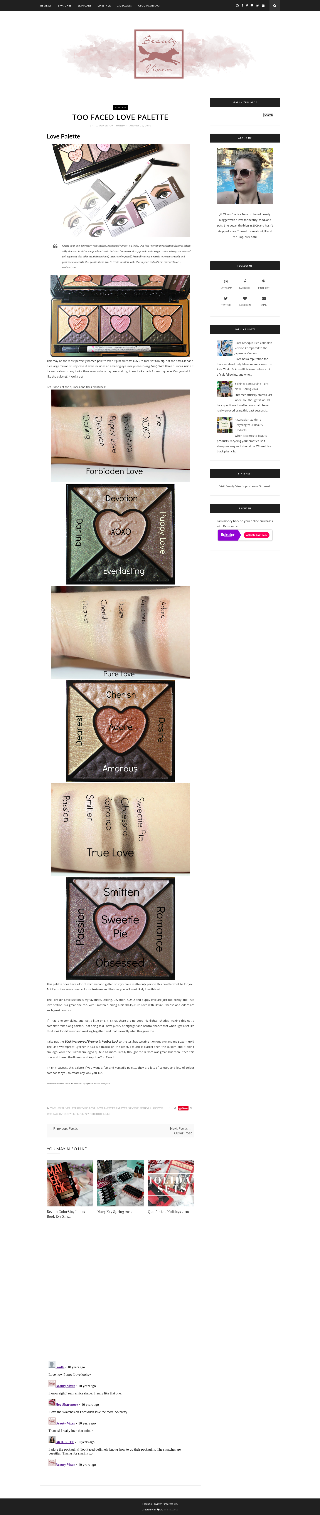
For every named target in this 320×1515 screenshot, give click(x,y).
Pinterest (263, 287)
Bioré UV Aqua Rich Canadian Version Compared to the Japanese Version (253, 348)
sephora (145, 1108)
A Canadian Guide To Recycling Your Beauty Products (249, 425)
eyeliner (120, 107)
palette (121, 1108)
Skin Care (84, 5)
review (133, 1108)
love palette (106, 1108)
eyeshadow (80, 1108)
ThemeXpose (171, 1509)
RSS (175, 1503)
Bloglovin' (245, 304)
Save (185, 1108)
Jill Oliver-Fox (104, 125)
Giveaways (124, 5)
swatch (158, 1108)
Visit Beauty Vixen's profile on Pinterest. (245, 486)
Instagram (226, 287)
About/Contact (149, 5)
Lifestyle (104, 5)
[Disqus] (120, 1295)
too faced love (73, 1114)
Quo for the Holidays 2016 (168, 1211)
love (92, 1108)
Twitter (226, 304)
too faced (54, 1114)
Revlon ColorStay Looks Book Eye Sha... (66, 1214)
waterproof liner (97, 1114)
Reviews (46, 5)
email (264, 304)
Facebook (244, 287)
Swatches (65, 5)
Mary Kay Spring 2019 (114, 1211)
